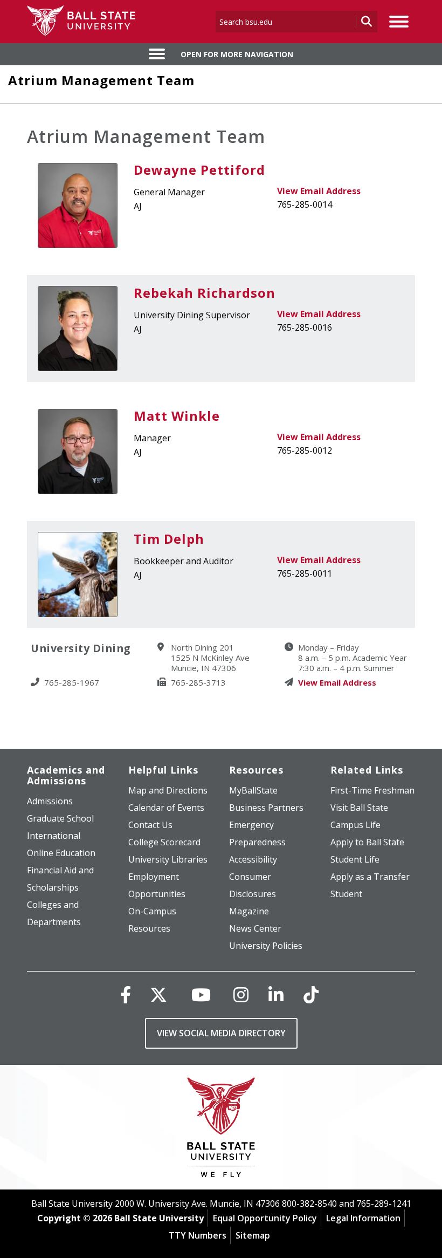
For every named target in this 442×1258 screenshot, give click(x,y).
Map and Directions (168, 790)
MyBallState (253, 790)
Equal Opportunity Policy (265, 1218)
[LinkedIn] (276, 994)
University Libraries (168, 859)
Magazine (249, 911)
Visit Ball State (359, 807)
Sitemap (253, 1235)
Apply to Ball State (367, 842)
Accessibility (253, 859)
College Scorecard (164, 842)
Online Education (61, 853)
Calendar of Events (166, 807)
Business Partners (266, 807)
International (53, 836)
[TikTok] (311, 994)
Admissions (50, 801)
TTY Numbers (197, 1235)
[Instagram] (240, 994)
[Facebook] (125, 994)
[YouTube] (201, 994)
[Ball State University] (221, 1130)
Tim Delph (169, 539)
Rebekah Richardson (204, 293)
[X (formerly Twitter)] (158, 994)
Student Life (354, 859)
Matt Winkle (177, 416)
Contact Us (150, 825)
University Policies (265, 946)
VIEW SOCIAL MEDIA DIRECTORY (221, 1033)
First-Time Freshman (372, 790)
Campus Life (355, 825)
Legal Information (363, 1218)
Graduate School (60, 818)
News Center (255, 928)
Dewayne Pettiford (199, 170)
